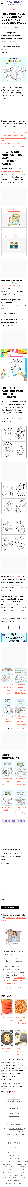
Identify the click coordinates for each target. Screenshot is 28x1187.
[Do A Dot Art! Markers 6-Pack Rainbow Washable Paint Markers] (14, 220)
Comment (5, 863)
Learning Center (16, 1129)
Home (3, 9)
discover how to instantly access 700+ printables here (14, 980)
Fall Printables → (20, 729)
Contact (14, 1147)
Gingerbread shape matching (12, 146)
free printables (16, 576)
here (13, 1092)
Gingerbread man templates (12, 135)
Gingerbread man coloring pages (14, 132)
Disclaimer (14, 1116)
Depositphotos (18, 1175)
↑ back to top (14, 1101)
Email (4, 900)
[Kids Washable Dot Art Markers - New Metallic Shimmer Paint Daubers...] (14, 245)
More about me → (14, 987)
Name (4, 892)
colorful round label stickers (12, 286)
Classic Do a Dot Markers (11, 171)
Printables (12, 9)
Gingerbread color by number (12, 143)
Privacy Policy (14, 1113)
